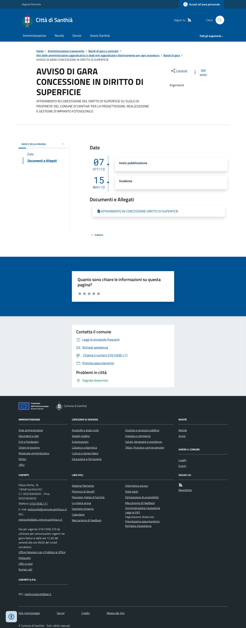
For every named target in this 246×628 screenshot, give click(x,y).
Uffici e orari (26, 564)
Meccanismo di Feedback (87, 520)
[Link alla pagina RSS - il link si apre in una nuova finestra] (189, 20)
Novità (59, 35)
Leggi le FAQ (132, 512)
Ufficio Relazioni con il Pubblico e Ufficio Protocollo (42, 555)
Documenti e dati (29, 436)
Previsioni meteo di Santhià (88, 497)
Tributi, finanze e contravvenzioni (144, 447)
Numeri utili (25, 569)
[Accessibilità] (11, 617)
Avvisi (181, 436)
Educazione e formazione (87, 459)
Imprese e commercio (138, 436)
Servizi (76, 35)
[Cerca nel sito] (218, 20)
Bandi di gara (172, 55)
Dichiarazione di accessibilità (142, 497)
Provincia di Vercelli (83, 491)
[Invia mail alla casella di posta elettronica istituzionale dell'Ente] (47, 509)
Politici (22, 459)
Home (40, 51)
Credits (85, 613)
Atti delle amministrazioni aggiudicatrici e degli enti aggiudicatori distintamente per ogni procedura (97, 55)
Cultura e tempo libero (85, 453)
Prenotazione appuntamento (142, 521)
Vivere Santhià (100, 35)
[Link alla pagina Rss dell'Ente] (180, 485)
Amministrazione (34, 35)
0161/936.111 (39, 503)
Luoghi (182, 460)
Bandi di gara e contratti (103, 51)
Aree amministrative (31, 430)
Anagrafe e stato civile (85, 430)
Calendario (78, 514)
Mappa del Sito (115, 613)
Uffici (21, 465)
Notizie (182, 430)
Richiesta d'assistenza (138, 526)
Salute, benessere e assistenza (143, 442)
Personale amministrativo (34, 453)
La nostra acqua (81, 503)
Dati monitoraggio (29, 613)
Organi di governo (29, 447)
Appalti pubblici (81, 436)
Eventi (182, 466)
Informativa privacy (136, 486)
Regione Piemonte (31, 4)
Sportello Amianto (83, 509)
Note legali (131, 491)
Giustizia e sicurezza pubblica (142, 430)
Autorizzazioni (80, 442)
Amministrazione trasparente (66, 51)
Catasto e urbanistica (84, 447)
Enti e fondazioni (29, 442)
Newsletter (185, 490)
